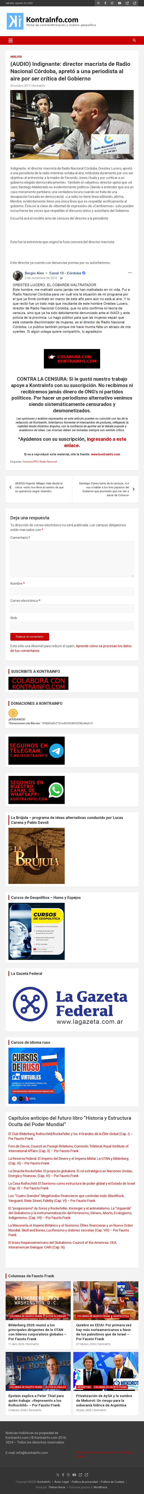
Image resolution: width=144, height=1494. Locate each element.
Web (13, 618)
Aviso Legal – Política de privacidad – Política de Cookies (89, 1482)
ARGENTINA (84, 1387)
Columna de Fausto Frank (26, 1316)
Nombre (17, 583)
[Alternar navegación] (11, 40)
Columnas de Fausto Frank (31, 1276)
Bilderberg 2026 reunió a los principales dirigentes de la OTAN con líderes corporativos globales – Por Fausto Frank (37, 1332)
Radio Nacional (48, 461)
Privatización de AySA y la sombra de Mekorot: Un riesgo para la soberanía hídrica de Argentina (104, 1400)
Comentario (20, 538)
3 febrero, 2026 (17, 1410)
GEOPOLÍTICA (121, 1316)
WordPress (100, 1487)
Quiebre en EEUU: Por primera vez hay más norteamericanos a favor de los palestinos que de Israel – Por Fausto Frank (104, 1332)
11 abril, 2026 (16, 1344)
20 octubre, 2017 (20, 85)
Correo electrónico (25, 601)
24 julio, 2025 (84, 1410)
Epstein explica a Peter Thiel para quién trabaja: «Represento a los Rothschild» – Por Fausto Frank (36, 1400)
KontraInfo (38, 85)
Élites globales (56, 1316)
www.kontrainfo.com (105, 454)
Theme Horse (56, 1487)
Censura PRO (30, 461)
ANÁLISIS (16, 56)
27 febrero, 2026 (86, 1344)
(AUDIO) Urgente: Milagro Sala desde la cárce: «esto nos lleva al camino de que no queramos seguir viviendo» (39, 487)
